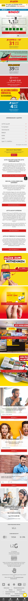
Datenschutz (6, 587)
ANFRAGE (13, 450)
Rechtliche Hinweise (15, 595)
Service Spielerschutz (10, 591)
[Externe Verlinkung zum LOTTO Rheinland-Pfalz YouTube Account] (19, 584)
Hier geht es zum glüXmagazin (13, 371)
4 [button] (14, 35)
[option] (14, 23)
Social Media (22, 591)
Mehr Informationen (13, 59)
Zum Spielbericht (13, 249)
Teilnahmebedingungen (19, 587)
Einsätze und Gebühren (20, 593)
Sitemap (10, 589)
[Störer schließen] (27, 5)
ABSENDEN (13, 417)
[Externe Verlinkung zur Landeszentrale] (14, 545)
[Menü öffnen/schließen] (3, 599)
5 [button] (16, 35)
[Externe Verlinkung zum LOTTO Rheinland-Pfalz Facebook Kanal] (3, 584)
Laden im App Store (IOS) (13, 32)
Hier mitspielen (21, 6)
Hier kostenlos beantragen (13, 303)
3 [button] (13, 35)
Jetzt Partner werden (13, 337)
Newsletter (7, 593)
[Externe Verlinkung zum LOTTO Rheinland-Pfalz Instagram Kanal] (24, 584)
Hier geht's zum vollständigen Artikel (13, 175)
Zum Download (13, 270)
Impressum (19, 589)
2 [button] (11, 35)
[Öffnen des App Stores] (8, 584)
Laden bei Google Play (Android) (13, 30)
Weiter (13, 155)
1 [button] (9, 35)
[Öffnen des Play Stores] (14, 584)
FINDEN (13, 485)
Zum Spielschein (13, 230)
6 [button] (18, 35)
